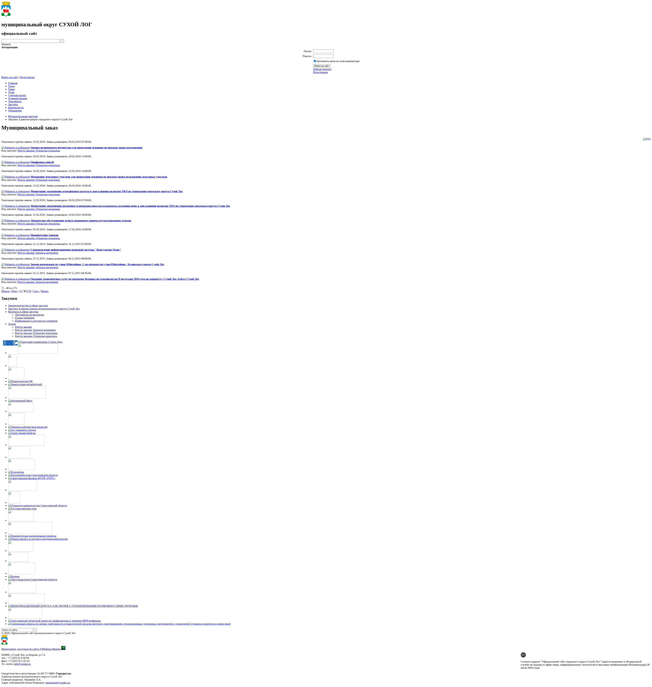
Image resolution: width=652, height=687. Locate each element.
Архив (12, 323)
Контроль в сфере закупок (23, 311)
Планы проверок (24, 317)
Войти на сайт (9, 77)
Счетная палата (17, 95)
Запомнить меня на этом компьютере (337, 61)
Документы (15, 101)
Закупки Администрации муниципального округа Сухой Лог (44, 308)
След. (36, 291)
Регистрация (320, 72)
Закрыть (6, 44)
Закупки (13, 104)
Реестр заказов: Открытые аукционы (38, 150)
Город (11, 86)
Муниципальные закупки (23, 116)
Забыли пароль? (322, 69)
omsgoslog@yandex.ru (57, 682)
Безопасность (16, 107)
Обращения (15, 110)
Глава (11, 89)
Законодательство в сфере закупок (28, 305)
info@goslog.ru (22, 664)
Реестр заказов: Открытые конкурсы (36, 336)
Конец (44, 291)
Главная (12, 83)
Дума (11, 92)
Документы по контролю (29, 314)
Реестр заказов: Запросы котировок (37, 252)
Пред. (15, 291)
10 (29, 291)
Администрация (17, 98)
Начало (5, 291)
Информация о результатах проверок (36, 320)
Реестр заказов (23, 327)
